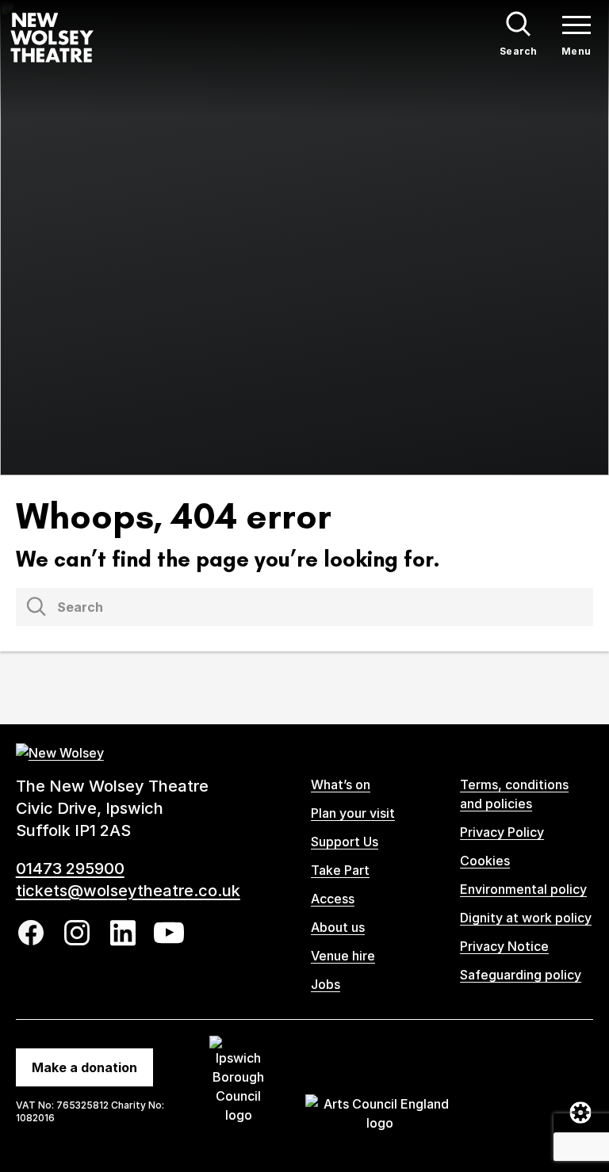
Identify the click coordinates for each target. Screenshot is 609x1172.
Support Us (344, 841)
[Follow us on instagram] (77, 933)
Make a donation (84, 1067)
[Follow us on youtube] (169, 933)
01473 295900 (70, 868)
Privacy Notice (504, 946)
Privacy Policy (502, 832)
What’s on (340, 784)
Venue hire (343, 956)
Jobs (325, 984)
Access (332, 899)
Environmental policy (523, 889)
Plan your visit (353, 813)
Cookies (485, 861)
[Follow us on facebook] (31, 933)
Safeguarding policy (520, 975)
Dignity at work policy (526, 918)
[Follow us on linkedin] (123, 933)
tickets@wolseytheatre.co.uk (128, 890)
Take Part (340, 870)
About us (338, 927)
